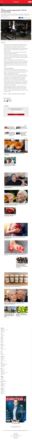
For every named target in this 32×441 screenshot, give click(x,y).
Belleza (2, 348)
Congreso (2, 339)
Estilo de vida (3, 354)
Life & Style (2, 356)
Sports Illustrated (3, 381)
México (2, 338)
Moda (1, 347)
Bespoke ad (2, 8)
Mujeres (2, 334)
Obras (2, 362)
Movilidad (2, 371)
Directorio (16, 438)
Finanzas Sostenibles (4, 372)
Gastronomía (3, 389)
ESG (1, 333)
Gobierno (2, 337)
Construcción (3, 363)
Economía (2, 330)
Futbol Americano (3, 383)
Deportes (2, 358)
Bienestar (2, 392)
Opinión (2, 341)
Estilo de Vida (3, 393)
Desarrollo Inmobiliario (4, 364)
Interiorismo (2, 366)
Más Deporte (3, 385)
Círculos (2, 346)
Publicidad (16, 433)
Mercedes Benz (23, 93)
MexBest (2, 388)
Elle (1, 351)
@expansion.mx (16, 427)
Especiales (9, 93)
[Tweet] (19, 17)
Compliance (16, 434)
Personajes (2, 391)
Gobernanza (2, 370)
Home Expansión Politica (4, 329)
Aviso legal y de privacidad (16, 435)
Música (2, 360)
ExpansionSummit (14, 93)
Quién (2, 344)
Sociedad (2, 342)
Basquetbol (2, 384)
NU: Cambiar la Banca (16, 423)
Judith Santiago (8, 99)
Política (2, 336)
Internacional (3, 331)
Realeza (2, 345)
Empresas (19, 93)
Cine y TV (2, 359)
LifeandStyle (3, 335)
